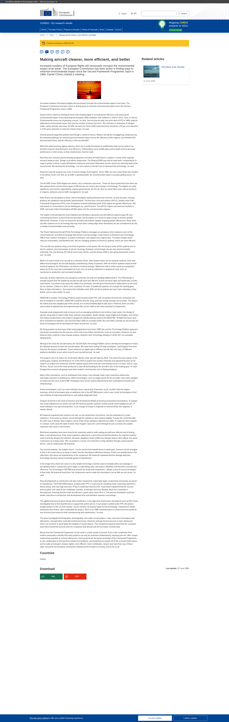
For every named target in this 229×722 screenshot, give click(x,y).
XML (53, 576)
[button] (133, 13)
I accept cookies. (155, 718)
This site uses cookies (39, 718)
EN (47, 51)
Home (43, 30)
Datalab (110, 30)
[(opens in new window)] (59, 12)
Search (118, 30)
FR (57, 51)
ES (52, 51)
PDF (77, 576)
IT (62, 51)
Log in (124, 14)
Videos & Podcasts (89, 30)
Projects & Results (71, 30)
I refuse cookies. (190, 718)
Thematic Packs (55, 30)
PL (68, 51)
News (102, 30)
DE (42, 51)
